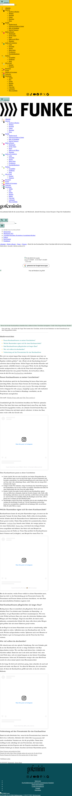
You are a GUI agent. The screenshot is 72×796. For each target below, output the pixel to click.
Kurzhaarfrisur (19, 373)
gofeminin (3, 244)
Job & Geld (8, 63)
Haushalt (11, 15)
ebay (10, 79)
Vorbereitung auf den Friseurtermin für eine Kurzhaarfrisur (22, 352)
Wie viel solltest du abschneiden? (14, 349)
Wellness (7, 56)
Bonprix (11, 83)
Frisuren (24, 244)
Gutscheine (8, 76)
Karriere (11, 65)
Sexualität (11, 46)
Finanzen (11, 67)
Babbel (11, 85)
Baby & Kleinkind (14, 28)
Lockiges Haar (11, 523)
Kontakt (38, 788)
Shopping (11, 41)
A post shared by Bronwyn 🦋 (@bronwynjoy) (24, 588)
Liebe (10, 45)
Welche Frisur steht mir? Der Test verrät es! (21, 398)
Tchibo (11, 78)
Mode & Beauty (9, 32)
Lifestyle (7, 10)
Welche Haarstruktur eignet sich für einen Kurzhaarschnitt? (22, 343)
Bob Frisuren (7, 239)
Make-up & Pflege (14, 39)
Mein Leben (12, 50)
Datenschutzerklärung (38, 784)
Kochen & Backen (14, 12)
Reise (10, 21)
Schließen (6, 2)
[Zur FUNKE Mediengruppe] (36, 116)
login (1, 215)
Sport (10, 61)
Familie (7, 23)
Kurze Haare (18, 762)
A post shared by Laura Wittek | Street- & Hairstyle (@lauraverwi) (24, 467)
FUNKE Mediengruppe (15, 795)
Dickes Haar (20, 526)
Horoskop (8, 68)
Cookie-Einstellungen (38, 786)
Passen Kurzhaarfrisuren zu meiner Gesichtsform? (19, 340)
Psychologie (12, 52)
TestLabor (8, 74)
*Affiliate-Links (5, 759)
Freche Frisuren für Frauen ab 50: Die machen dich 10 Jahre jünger (18, 755)
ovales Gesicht (26, 386)
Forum (7, 70)
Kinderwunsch (13, 24)
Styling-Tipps (12, 35)
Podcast (6, 237)
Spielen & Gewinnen (11, 72)
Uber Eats (11, 87)
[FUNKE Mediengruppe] (5, 793)
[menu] (2, 225)
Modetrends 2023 (8, 233)
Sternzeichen (7, 232)
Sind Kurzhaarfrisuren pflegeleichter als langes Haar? (21, 346)
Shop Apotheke (13, 90)
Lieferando (12, 89)
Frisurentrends (37, 738)
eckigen (19, 389)
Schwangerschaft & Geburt (16, 26)
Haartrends (11, 762)
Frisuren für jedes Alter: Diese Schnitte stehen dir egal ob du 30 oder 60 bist (21, 753)
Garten (11, 17)
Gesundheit (12, 57)
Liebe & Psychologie (11, 43)
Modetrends (12, 34)
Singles (11, 48)
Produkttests (7, 241)
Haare (10, 37)
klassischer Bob (5, 531)
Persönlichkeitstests (14, 54)
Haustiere (11, 19)
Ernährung (12, 59)
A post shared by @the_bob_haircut (24, 725)
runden (32, 389)
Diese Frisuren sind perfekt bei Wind (10, 751)
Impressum (38, 781)
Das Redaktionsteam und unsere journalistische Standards (38, 783)
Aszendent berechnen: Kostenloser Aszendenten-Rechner (19, 235)
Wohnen (11, 13)
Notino (11, 81)
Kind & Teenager (13, 30)
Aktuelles (8, 8)
